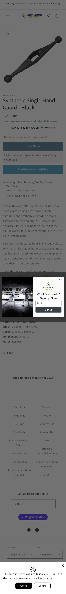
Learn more (45, 578)
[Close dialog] (61, 279)
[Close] (63, 565)
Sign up (48, 309)
